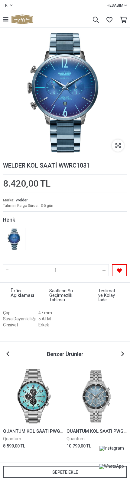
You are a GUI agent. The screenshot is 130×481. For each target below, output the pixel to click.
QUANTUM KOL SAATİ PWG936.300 (40, 431)
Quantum (12, 438)
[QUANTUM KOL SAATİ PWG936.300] (33, 396)
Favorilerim (107, 19)
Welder (22, 200)
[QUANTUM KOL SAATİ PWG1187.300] (97, 396)
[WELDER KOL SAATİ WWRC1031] (14, 239)
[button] (122, 353)
